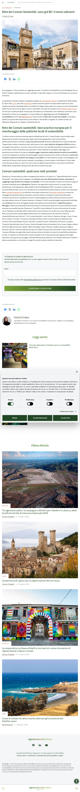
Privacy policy (21, 755)
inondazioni (27, 103)
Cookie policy (31, 755)
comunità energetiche (14, 192)
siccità (14, 103)
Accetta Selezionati (40, 418)
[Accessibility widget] (76, 781)
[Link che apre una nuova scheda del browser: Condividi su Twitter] (10, 79)
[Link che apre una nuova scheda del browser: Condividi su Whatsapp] (19, 79)
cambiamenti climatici (49, 101)
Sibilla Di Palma (9, 16)
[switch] (30, 403)
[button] (3, 788)
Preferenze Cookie (67, 411)
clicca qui (61, 387)
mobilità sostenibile (57, 192)
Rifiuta (14, 418)
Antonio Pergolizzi (8, 517)
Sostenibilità (10, 2)
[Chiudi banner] (77, 371)
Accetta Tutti (65, 418)
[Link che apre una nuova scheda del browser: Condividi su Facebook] (5, 79)
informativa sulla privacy (33, 280)
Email (6, 269)
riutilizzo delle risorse (69, 109)
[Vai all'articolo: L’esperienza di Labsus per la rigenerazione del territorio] (40, 550)
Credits (60, 755)
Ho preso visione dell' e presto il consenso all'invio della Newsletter (42, 280)
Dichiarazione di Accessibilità (47, 755)
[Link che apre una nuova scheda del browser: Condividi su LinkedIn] (14, 79)
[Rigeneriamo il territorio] (40, 788)
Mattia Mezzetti (7, 725)
